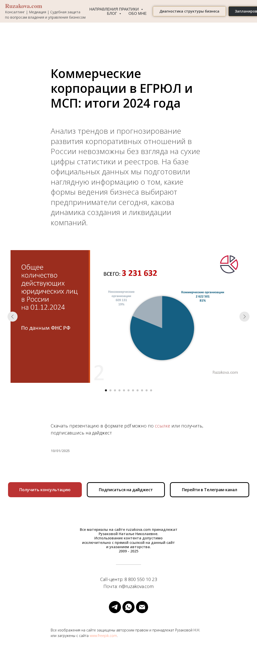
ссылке (162, 426)
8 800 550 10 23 (140, 579)
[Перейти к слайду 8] (138, 390)
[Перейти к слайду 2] (110, 390)
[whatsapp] (128, 607)
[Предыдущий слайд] (13, 317)
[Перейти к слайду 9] (142, 390)
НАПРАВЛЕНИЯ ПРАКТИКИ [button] (114, 9)
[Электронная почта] (142, 607)
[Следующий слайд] (244, 317)
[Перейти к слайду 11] (151, 390)
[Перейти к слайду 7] (133, 390)
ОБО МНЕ (137, 13)
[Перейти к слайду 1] (106, 390)
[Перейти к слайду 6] (128, 390)
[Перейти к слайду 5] (124, 390)
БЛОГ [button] (112, 13)
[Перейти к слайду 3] (115, 390)
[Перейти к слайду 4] (119, 390)
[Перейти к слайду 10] (147, 390)
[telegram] (115, 607)
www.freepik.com (103, 635)
